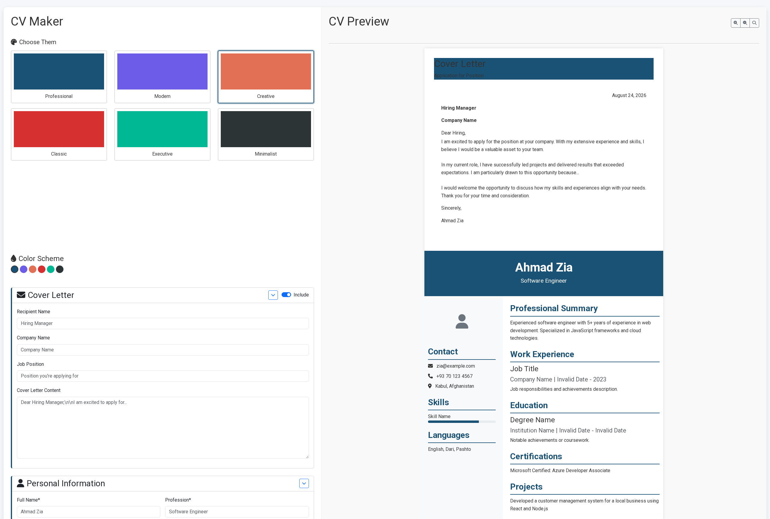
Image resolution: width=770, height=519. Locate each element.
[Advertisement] (162, 207)
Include (301, 295)
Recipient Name (33, 311)
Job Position (30, 364)
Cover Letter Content (38, 390)
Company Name (33, 338)
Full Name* (28, 500)
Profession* (178, 500)
